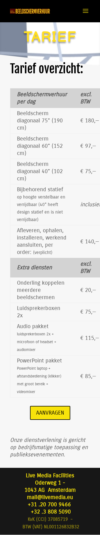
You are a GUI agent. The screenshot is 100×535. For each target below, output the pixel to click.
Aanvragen (50, 413)
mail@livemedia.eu (50, 497)
